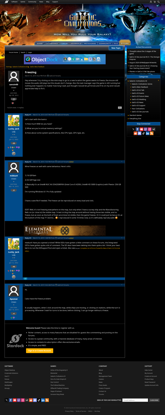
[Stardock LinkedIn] (148, 133)
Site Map (97, 411)
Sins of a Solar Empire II (58, 379)
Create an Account (151, 376)
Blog (47, 2)
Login (30, 52)
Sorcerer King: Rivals (57, 394)
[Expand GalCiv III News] (130, 102)
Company (103, 366)
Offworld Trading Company (60, 388)
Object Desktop (10, 370)
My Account (149, 373)
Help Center (149, 370)
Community (32, 2)
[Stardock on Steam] (154, 129)
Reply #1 (28, 115)
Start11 (7, 376)
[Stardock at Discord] (140, 133)
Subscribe (154, 400)
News (41, 2)
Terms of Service (81, 411)
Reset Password (150, 382)
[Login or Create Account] (151, 1)
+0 (13, 99)
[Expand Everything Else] (128, 118)
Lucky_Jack (13, 128)
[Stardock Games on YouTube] (142, 129)
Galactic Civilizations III (20, 67)
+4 (13, 313)
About (101, 370)
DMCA (90, 411)
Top (122, 115)
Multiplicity (8, 385)
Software (14, 2)
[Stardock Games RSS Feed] (152, 133)
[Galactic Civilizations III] (82, 23)
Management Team (105, 376)
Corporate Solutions (11, 373)
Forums (101, 394)
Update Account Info (151, 385)
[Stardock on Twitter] (133, 129)
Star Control (55, 382)
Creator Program (104, 388)
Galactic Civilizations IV (58, 376)
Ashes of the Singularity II (59, 370)
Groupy (7, 388)
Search (23, 52)
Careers (101, 379)
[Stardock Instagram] (150, 129)
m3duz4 (14, 175)
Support (55, 2)
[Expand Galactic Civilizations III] (128, 81)
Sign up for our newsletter (109, 400)
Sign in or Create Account (39, 350)
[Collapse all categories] (158, 80)
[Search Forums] (158, 1)
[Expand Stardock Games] (128, 115)
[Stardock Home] (7, 1)
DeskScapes (8, 382)
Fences (7, 379)
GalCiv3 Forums (55, 76)
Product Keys (149, 379)
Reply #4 (28, 285)
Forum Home (13, 52)
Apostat (14, 299)
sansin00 (13, 84)
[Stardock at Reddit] (135, 133)
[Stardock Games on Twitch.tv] (146, 129)
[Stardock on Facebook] (137, 129)
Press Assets (103, 385)
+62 (14, 143)
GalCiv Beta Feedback (37, 67)
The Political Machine (58, 385)
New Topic (116, 48)
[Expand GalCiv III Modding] (130, 99)
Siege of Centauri (56, 391)
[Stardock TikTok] (144, 133)
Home (8, 67)
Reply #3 (28, 238)
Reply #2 (28, 162)
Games (23, 2)
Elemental (54, 373)
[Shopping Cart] (154, 1)
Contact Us (102, 391)
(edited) (71, 162)
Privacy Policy (69, 411)
